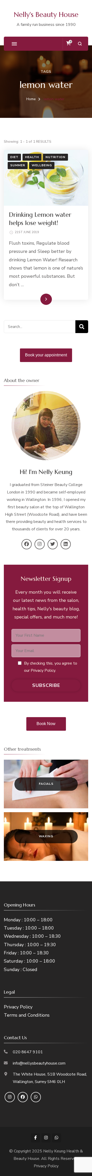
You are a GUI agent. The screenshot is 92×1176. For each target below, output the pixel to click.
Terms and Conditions (27, 1015)
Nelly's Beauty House (46, 14)
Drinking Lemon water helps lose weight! (40, 218)
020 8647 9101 (28, 1052)
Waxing (46, 836)
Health (32, 157)
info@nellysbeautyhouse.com (39, 1063)
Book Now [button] (46, 723)
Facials (46, 784)
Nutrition (55, 157)
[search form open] (80, 43)
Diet (14, 157)
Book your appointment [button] (46, 355)
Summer (17, 165)
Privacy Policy (18, 1007)
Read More (38, 299)
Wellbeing (42, 165)
